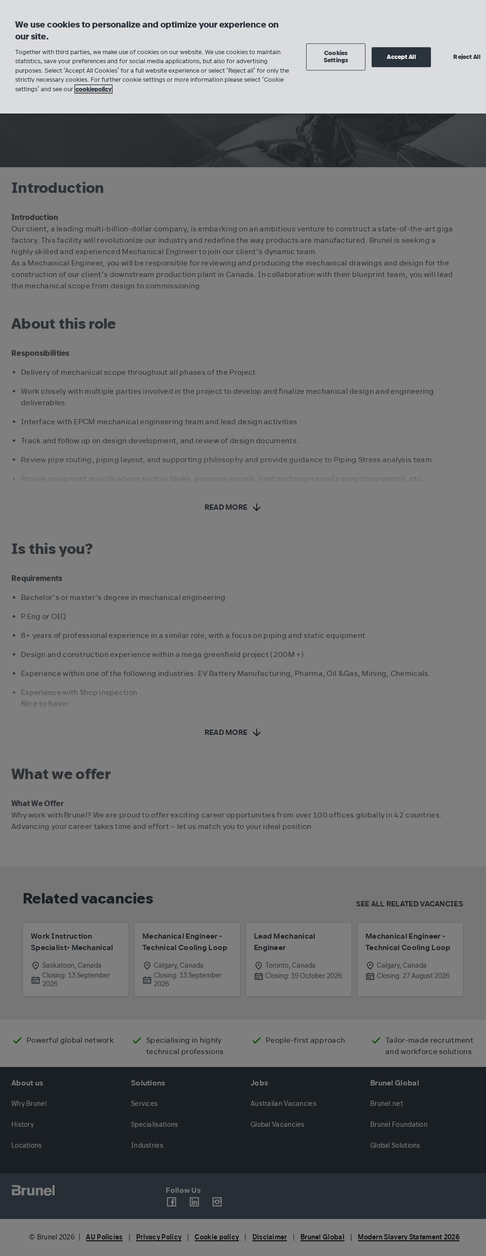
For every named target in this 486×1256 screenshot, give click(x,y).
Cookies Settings (336, 56)
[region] (243, 57)
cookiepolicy (93, 89)
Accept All (401, 56)
